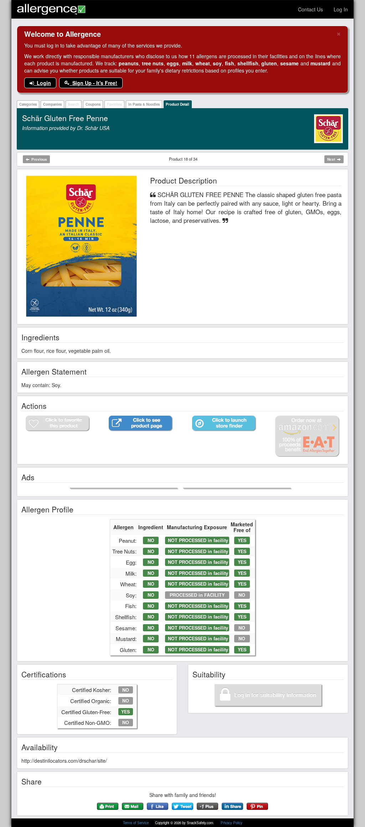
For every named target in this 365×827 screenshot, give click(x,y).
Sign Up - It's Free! (93, 82)
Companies (52, 104)
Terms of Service (136, 822)
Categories (28, 104)
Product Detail (177, 104)
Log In (341, 9)
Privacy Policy (231, 822)
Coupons (93, 104)
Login (42, 82)
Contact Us (310, 9)
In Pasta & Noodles (144, 104)
